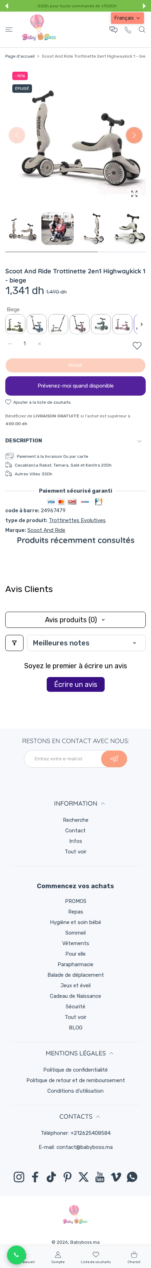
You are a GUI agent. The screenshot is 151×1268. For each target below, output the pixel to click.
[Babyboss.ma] (39, 29)
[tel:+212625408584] (128, 29)
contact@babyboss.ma (85, 1147)
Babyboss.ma (85, 1242)
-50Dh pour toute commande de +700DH (76, 6)
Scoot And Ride (46, 530)
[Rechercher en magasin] (142, 29)
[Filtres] (14, 643)
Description (23, 440)
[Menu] (9, 29)
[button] (6, 6)
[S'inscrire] (114, 759)
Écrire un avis (75, 684)
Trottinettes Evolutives (77, 520)
